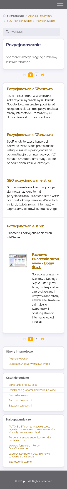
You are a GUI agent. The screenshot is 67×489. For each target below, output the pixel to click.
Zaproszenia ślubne (20, 461)
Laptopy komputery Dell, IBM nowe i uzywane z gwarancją (30, 455)
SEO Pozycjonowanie (19, 20)
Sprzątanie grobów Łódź (23, 384)
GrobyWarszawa (18, 395)
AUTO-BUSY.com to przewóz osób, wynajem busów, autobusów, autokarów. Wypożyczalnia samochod (32, 429)
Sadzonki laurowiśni (20, 400)
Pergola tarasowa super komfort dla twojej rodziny (30, 439)
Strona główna (15, 15)
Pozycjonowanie (45, 20)
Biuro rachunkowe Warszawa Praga (29, 363)
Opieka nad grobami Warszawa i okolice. (32, 390)
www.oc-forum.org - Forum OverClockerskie (24, 447)
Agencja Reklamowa (40, 15)
